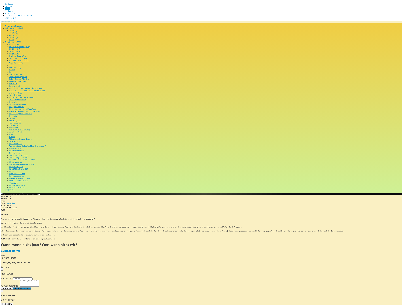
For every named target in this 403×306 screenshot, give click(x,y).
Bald (11, 134)
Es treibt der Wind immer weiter (22, 160)
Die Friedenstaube (16, 150)
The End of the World (17, 100)
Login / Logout (10, 18)
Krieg (11, 72)
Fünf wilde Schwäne (17, 174)
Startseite (9, 4)
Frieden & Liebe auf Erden (19, 178)
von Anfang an (15, 123)
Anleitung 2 (13, 33)
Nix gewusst (14, 53)
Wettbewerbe (10, 13)
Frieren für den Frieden (18, 180)
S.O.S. (11, 65)
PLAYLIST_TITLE (7, 278)
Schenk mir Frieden (17, 141)
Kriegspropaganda (16, 176)
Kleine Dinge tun (15, 162)
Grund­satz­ (9, 6)
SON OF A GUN (15, 49)
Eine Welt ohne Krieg (17, 81)
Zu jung (12, 118)
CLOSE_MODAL (7, 288)
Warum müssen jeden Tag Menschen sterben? (27, 146)
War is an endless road (18, 58)
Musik (7, 8)
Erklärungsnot (15, 120)
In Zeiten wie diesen (17, 187)
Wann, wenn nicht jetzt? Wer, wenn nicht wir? (27, 90)
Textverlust (13, 125)
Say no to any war (16, 74)
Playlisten (9, 11)
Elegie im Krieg (15, 67)
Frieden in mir (14, 86)
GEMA (11, 40)
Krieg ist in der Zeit (16, 107)
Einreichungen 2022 (13, 42)
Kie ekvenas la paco (17, 185)
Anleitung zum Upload (14, 28)
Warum (12, 137)
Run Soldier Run (15, 144)
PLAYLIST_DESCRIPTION (10, 286)
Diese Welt (13, 102)
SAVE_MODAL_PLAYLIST (22, 288)
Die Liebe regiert (15, 148)
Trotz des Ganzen (16, 95)
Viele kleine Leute (16, 63)
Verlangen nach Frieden (18, 155)
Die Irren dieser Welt (17, 56)
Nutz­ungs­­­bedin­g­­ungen (14, 26)
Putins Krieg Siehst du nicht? (20, 113)
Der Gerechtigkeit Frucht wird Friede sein (25, 88)
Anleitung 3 (13, 35)
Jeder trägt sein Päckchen (19, 79)
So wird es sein (15, 153)
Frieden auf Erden (16, 167)
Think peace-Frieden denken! (20, 139)
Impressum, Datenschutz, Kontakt (18, 15)
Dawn (11, 171)
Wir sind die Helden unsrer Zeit (21, 164)
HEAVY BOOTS (14, 44)
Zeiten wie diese (15, 93)
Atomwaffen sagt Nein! (18, 77)
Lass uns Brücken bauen (19, 60)
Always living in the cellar (19, 157)
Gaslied (12, 70)
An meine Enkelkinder (17, 104)
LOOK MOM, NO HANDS (18, 169)
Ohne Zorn (13, 183)
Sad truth (13, 83)
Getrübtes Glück (15, 132)
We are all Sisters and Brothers (21, 97)
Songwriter (10, 203)
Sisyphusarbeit (15, 51)
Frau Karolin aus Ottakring (19, 130)
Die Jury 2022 (10, 190)
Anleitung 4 (13, 37)
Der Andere (13, 116)
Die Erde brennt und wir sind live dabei (24, 111)
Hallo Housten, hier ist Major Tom (22, 109)
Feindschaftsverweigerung (19, 47)
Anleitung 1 (13, 30)
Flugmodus (13, 127)
